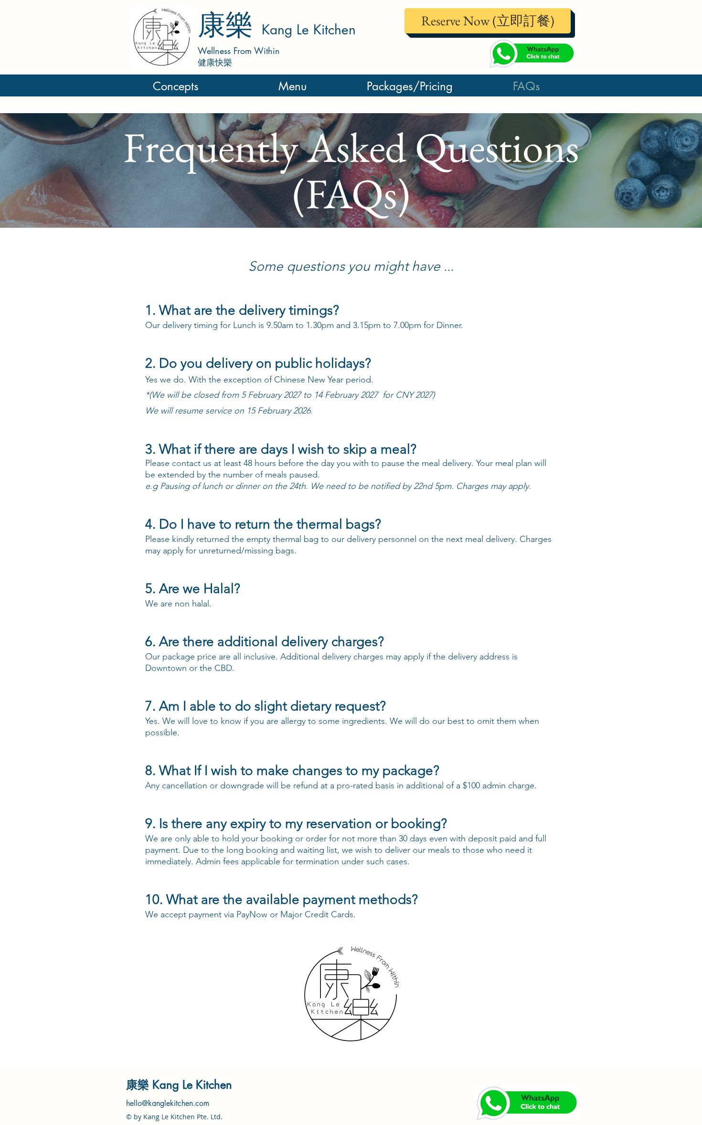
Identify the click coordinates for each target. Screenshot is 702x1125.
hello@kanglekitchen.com (167, 1103)
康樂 (230, 24)
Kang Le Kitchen (309, 29)
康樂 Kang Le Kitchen (179, 1084)
